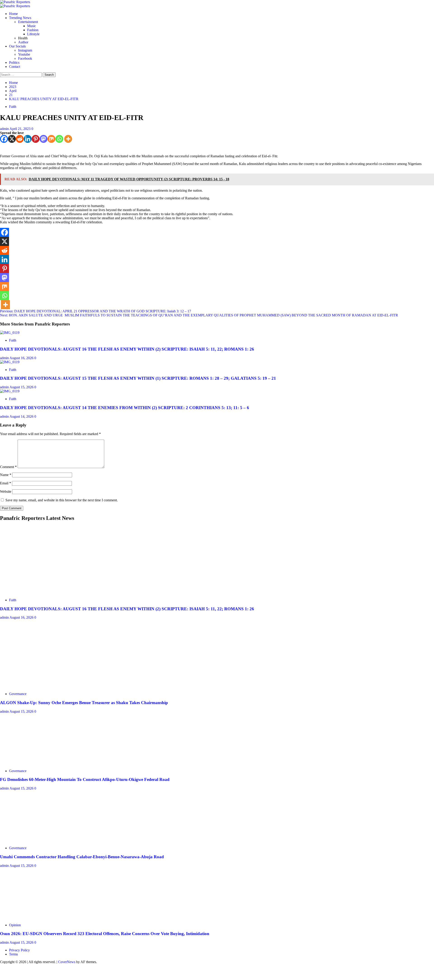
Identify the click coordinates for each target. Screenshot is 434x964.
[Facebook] (4, 139)
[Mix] (51, 139)
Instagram (25, 50)
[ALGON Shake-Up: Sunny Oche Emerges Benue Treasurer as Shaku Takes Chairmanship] (34, 686)
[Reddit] (20, 139)
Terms (13, 954)
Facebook (25, 58)
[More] (68, 139)
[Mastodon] (43, 139)
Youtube (24, 54)
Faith (12, 106)
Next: (199, 315)
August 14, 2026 (21, 416)
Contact (14, 66)
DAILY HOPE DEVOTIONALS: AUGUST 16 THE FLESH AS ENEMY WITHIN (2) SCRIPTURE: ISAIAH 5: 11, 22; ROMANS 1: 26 (127, 349)
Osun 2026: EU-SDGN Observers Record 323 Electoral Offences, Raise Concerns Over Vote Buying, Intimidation (104, 933)
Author (23, 42)
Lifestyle (33, 34)
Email (5, 483)
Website (5, 491)
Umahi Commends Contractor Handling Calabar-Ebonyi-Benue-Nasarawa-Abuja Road (82, 856)
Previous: (95, 311)
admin (4, 129)
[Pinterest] (36, 139)
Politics (14, 62)
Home (13, 14)
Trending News (20, 18)
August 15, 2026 (21, 387)
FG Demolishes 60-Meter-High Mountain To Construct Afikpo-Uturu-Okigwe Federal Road (85, 779)
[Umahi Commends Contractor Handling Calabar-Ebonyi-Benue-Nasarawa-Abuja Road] (34, 840)
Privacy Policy (19, 950)
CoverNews (66, 962)
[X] (12, 139)
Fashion (32, 30)
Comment (8, 467)
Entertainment (28, 22)
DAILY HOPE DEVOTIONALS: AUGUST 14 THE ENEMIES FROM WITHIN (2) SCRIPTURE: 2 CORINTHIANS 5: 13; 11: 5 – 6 (124, 407)
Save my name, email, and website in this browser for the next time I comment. (61, 500)
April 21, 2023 (20, 129)
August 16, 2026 (21, 358)
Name (5, 475)
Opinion (15, 925)
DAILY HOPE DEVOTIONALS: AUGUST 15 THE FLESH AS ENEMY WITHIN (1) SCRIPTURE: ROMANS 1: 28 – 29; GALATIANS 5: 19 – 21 (138, 378)
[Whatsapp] (59, 139)
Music (31, 26)
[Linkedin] (28, 139)
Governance (17, 694)
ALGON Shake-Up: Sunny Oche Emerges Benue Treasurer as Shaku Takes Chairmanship (84, 702)
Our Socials (17, 46)
